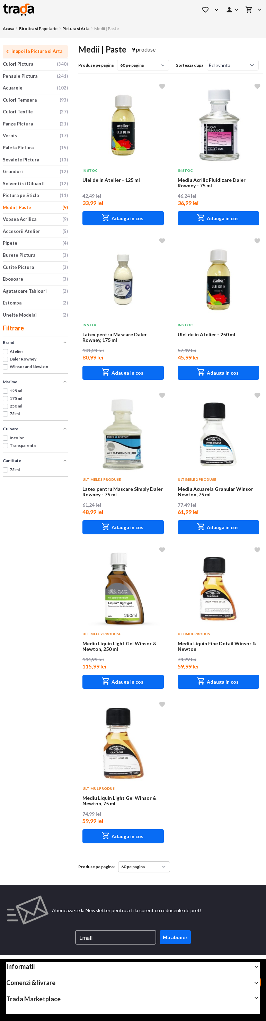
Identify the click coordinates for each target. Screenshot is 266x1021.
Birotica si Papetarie (38, 28)
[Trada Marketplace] (93, 9)
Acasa (8, 28)
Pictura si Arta (75, 28)
